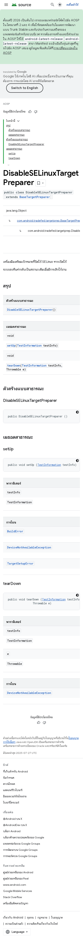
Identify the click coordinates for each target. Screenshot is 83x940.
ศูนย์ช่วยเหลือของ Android (18, 872)
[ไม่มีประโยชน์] (36, 112)
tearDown (13, 365)
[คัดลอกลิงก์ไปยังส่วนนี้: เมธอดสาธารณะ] (37, 437)
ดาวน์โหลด (9, 784)
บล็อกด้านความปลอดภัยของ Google (23, 837)
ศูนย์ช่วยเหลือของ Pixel (16, 878)
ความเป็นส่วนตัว (14, 923)
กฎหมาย (42, 917)
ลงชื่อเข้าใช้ (72, 4)
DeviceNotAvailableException (29, 547)
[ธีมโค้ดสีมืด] (77, 412)
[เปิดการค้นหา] (52, 4)
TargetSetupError (20, 563)
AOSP (6, 104)
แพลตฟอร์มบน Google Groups (21, 843)
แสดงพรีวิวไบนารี (12, 790)
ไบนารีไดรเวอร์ (11, 802)
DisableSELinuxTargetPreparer (30, 309)
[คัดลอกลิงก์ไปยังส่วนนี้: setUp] (17, 449)
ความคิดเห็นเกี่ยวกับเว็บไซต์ (42, 923)
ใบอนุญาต (57, 917)
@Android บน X (12, 819)
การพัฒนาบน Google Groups (20, 850)
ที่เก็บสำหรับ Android (15, 771)
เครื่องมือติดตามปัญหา (15, 903)
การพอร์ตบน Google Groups (20, 856)
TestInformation (29, 345)
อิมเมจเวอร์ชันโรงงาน (14, 796)
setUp (11, 345)
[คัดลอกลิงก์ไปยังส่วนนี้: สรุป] (15, 286)
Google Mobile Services (17, 891)
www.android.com (14, 884)
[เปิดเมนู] (6, 4)
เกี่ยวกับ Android (13, 917)
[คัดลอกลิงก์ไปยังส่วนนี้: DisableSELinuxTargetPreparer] (61, 401)
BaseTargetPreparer (34, 197)
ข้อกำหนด (8, 777)
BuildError (15, 531)
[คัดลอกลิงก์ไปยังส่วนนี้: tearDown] (25, 584)
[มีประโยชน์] (30, 112)
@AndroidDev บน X (15, 825)
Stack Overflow (12, 897)
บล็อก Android (11, 831)
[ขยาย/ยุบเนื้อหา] (18, 121)
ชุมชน (30, 917)
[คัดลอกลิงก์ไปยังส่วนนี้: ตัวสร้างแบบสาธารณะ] (48, 389)
